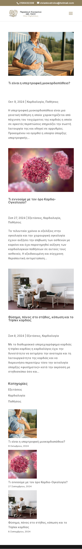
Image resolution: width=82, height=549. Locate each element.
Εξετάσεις (35, 217)
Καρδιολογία (35, 101)
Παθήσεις (51, 101)
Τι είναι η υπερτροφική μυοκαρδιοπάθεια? (39, 83)
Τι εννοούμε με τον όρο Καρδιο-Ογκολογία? (32, 200)
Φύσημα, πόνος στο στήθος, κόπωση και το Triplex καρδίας (40, 318)
